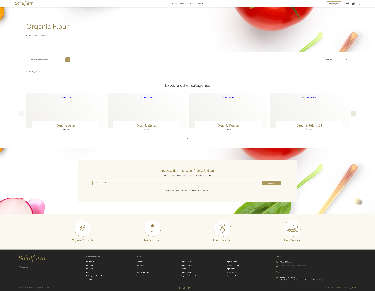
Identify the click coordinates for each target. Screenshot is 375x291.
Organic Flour (140, 265)
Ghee (137, 269)
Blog (191, 3)
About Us (23, 267)
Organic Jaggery (231, 272)
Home (174, 3)
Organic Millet (186, 272)
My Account (90, 262)
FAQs (88, 272)
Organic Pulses (231, 262)
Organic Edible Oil (187, 265)
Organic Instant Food (143, 272)
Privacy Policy (350, 288)
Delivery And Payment (94, 276)
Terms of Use (327, 288)
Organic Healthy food (188, 276)
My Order (89, 269)
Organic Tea (230, 269)
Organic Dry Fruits (232, 265)
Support (200, 3)
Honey (183, 269)
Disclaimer (339, 288)
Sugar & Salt (140, 276)
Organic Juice (140, 262)
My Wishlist (90, 265)
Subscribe (272, 183)
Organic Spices (186, 262)
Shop (182, 3)
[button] (187, 138)
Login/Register (334, 3)
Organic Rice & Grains (233, 276)
